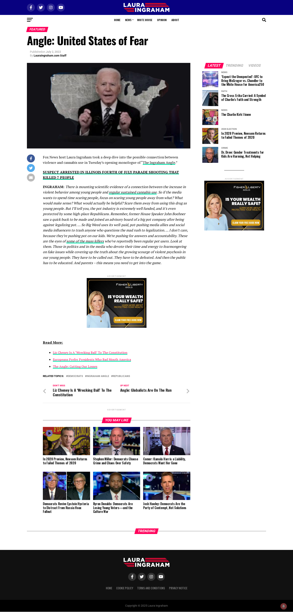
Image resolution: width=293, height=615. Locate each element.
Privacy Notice (178, 588)
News (128, 20)
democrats (75, 376)
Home (117, 20)
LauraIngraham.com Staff (50, 55)
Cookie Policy (124, 588)
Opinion (162, 20)
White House (144, 20)
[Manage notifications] (283, 606)
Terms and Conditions (151, 588)
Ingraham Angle (98, 376)
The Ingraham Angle (159, 162)
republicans (121, 376)
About (175, 20)
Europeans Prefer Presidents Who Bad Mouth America (92, 359)
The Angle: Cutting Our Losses (75, 366)
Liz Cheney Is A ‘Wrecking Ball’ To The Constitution (90, 352)
